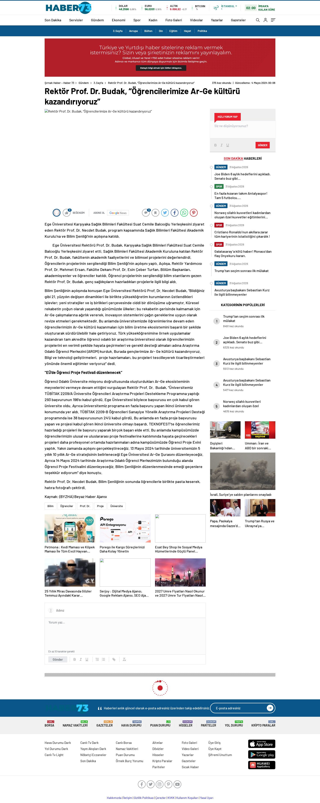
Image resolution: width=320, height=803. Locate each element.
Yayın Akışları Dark (93, 749)
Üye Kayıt (215, 749)
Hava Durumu (131, 723)
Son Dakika (53, 20)
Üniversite (116, 506)
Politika (202, 31)
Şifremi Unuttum (220, 755)
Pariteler (208, 723)
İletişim (127, 798)
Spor (137, 20)
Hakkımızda (114, 798)
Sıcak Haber (190, 767)
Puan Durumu (160, 723)
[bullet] (103, 659)
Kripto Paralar (263, 723)
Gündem (97, 20)
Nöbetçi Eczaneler (93, 755)
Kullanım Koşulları (187, 798)
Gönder (58, 659)
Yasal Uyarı (206, 798)
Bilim (50, 506)
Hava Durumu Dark (58, 743)
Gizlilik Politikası (144, 798)
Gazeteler (238, 20)
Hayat (187, 31)
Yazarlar (217, 20)
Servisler (76, 20)
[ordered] (97, 659)
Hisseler (185, 723)
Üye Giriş (214, 743)
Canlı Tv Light (54, 755)
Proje (100, 506)
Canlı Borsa (124, 743)
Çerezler (160, 798)
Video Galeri (190, 749)
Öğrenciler (66, 506)
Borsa (49, 723)
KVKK (171, 798)
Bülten (148, 31)
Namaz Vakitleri (75, 723)
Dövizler (158, 749)
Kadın (153, 20)
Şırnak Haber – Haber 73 (59, 83)
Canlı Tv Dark (89, 743)
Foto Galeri (173, 20)
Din (161, 31)
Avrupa (133, 31)
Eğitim (173, 31)
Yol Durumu (234, 723)
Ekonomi (118, 20)
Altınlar (157, 743)
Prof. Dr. (85, 506)
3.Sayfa (118, 31)
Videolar (196, 20)
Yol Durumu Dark (56, 749)
